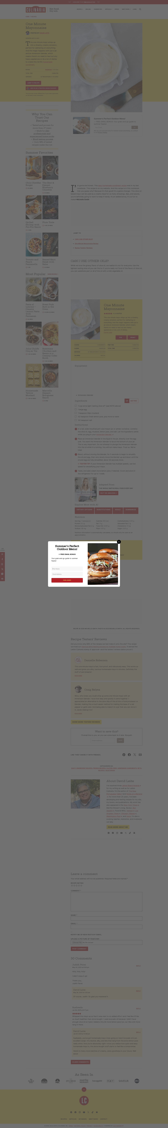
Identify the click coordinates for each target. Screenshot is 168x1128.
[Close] (119, 542)
